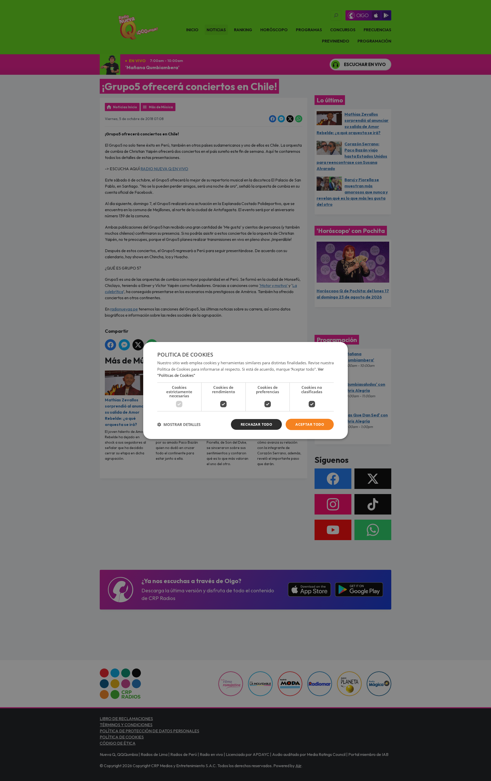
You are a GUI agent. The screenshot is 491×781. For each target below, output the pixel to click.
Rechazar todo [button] (256, 424)
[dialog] (245, 390)
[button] (178, 424)
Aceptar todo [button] (309, 424)
